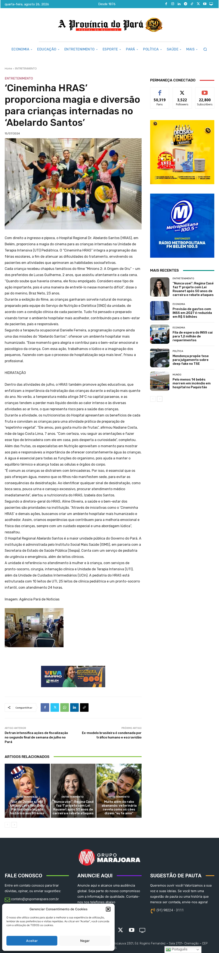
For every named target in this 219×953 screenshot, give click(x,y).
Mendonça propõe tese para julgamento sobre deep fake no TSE (191, 360)
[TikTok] (192, 4)
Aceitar (32, 941)
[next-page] (14, 825)
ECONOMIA (179, 304)
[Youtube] (204, 4)
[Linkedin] (179, 4)
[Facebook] (166, 4)
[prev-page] (7, 825)
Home (8, 68)
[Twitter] (198, 4)
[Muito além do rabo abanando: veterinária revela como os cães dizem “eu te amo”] (119, 791)
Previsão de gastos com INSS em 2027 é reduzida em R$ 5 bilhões (192, 313)
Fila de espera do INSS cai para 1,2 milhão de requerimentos (193, 336)
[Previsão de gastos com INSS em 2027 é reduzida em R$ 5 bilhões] (159, 310)
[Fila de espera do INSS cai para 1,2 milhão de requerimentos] (159, 334)
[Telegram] (185, 4)
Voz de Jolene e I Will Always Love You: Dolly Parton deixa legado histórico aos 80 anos (27, 807)
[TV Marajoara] (211, 4)
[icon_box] (32, 900)
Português (179, 949)
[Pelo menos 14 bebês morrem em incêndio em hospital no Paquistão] (159, 381)
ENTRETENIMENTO (26, 68)
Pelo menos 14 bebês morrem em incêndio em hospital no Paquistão (192, 383)
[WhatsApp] (64, 707)
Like (159, 90)
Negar (85, 941)
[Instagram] (172, 4)
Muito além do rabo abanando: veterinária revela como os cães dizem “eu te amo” (119, 807)
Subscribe (205, 90)
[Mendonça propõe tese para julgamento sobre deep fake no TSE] (159, 357)
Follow (182, 90)
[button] (108, 909)
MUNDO (177, 375)
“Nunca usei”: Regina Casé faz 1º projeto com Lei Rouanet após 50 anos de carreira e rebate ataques (73, 807)
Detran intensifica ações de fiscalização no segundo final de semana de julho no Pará (36, 737)
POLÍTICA (178, 351)
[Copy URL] (84, 707)
